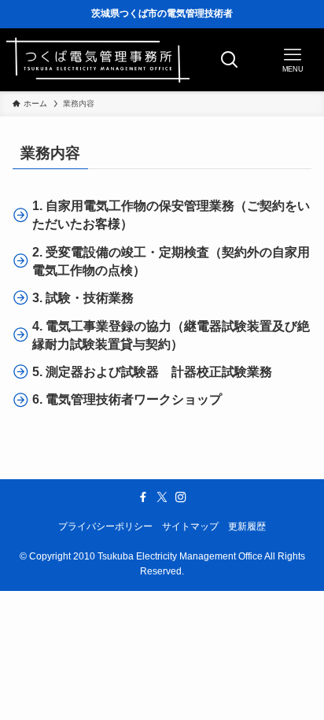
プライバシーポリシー (105, 526)
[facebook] (143, 497)
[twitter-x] (162, 497)
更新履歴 (247, 526)
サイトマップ (190, 526)
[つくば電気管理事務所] (98, 59)
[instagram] (181, 497)
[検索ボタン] (229, 59)
